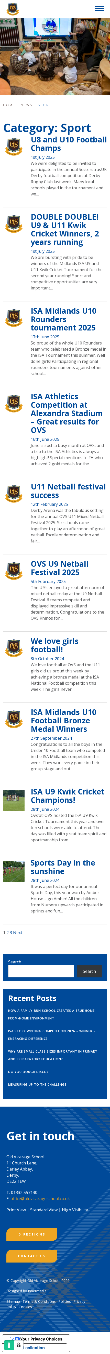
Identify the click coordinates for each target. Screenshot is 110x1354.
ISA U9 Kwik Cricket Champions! (67, 795)
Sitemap (13, 1301)
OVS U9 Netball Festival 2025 (60, 568)
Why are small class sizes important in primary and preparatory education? (52, 1055)
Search (14, 962)
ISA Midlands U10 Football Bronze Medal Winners (63, 720)
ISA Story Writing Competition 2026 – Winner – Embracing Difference (51, 1035)
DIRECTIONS (31, 1234)
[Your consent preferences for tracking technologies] (19, 1345)
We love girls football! (55, 645)
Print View (16, 1210)
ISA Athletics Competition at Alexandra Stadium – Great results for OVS (67, 413)
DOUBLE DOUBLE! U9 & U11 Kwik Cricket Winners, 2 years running (65, 229)
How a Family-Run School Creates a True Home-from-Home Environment (52, 1014)
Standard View (44, 1210)
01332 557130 (24, 1192)
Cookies (25, 1306)
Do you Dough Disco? (28, 1072)
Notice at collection (25, 1347)
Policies (64, 1301)
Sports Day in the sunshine (63, 866)
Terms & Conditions (39, 1301)
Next (17, 932)
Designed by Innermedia (26, 1291)
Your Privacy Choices (41, 1339)
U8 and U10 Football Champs (69, 143)
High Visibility (75, 1210)
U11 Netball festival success (68, 490)
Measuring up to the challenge (37, 1084)
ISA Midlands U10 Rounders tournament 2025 (63, 319)
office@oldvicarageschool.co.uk (40, 1198)
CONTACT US (32, 1256)
